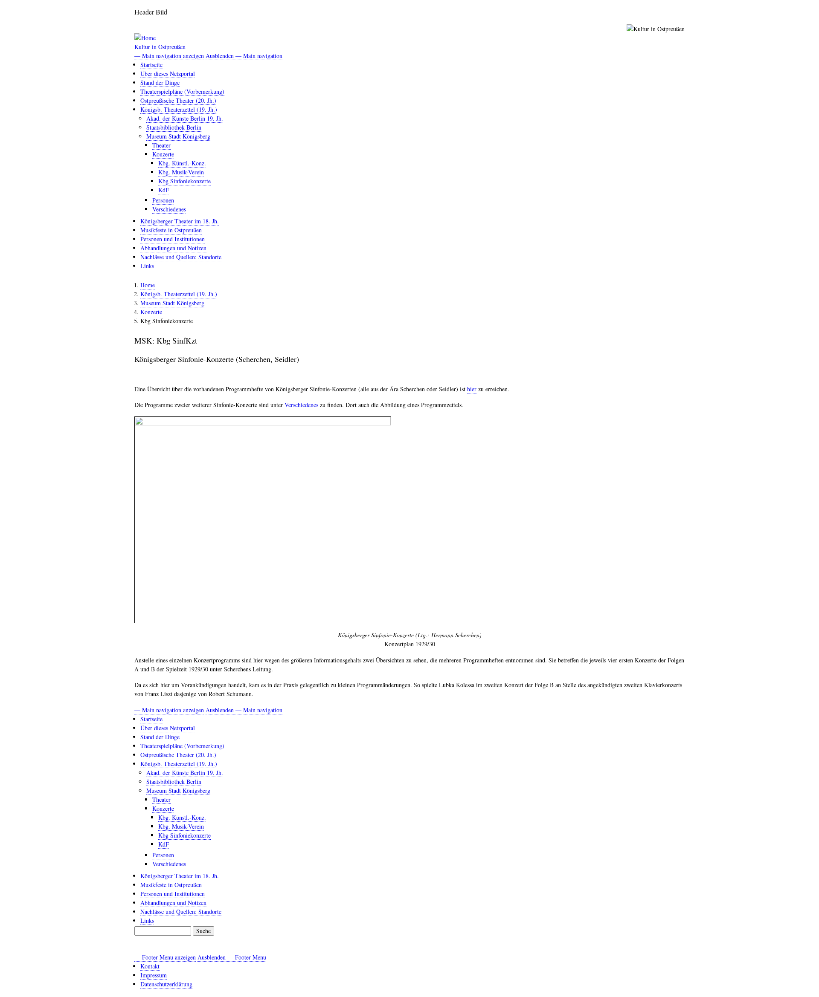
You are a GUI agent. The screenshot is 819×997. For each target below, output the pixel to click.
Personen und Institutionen (172, 239)
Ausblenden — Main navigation (244, 56)
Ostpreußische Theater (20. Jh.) (178, 100)
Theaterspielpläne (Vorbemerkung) (182, 91)
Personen (163, 200)
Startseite (151, 65)
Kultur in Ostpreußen (160, 47)
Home (147, 285)
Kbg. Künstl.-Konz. (182, 163)
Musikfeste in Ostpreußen (171, 230)
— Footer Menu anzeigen (165, 957)
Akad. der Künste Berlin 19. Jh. (184, 118)
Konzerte (163, 154)
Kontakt (150, 966)
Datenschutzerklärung (166, 984)
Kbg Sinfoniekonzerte (184, 181)
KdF (163, 190)
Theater (161, 145)
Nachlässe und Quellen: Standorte (180, 257)
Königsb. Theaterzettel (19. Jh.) (178, 109)
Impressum (153, 975)
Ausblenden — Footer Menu (231, 957)
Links (147, 266)
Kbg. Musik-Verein (181, 172)
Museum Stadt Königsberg (178, 136)
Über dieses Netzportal (167, 73)
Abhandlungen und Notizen (173, 248)
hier (471, 389)
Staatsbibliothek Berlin (173, 127)
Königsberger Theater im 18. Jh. (179, 221)
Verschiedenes (169, 209)
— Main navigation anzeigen (169, 56)
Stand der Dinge (160, 82)
